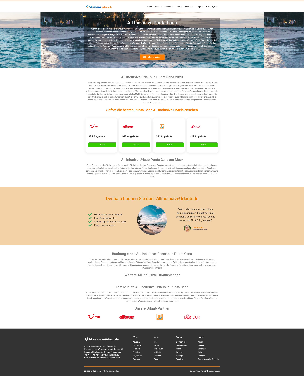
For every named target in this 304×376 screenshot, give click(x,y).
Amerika (168, 7)
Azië (178, 7)
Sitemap (192, 371)
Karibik (187, 7)
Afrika (157, 7)
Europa (198, 7)
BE (88, 371)
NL (91, 371)
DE (85, 371)
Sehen (102, 145)
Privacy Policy (200, 371)
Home (149, 7)
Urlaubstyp (210, 7)
